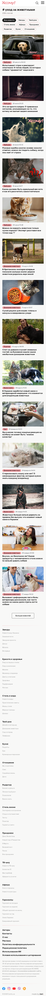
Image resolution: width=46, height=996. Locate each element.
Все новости (9, 20)
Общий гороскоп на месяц (12, 910)
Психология (6, 795)
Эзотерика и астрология (11, 810)
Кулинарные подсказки (11, 754)
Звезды (21, 20)
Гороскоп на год (8, 914)
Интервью (6, 651)
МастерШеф (7, 873)
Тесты (4, 818)
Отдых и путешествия (10, 814)
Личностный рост (9, 792)
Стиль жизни (9, 25)
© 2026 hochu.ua (8, 994)
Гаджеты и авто (8, 825)
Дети (4, 777)
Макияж (5, 670)
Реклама (6, 941)
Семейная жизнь (8, 773)
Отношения (29, 29)
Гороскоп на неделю (10, 907)
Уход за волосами (8, 666)
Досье (4, 644)
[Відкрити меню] (42, 2)
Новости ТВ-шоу (8, 866)
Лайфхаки (6, 736)
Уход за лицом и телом (10, 662)
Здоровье (6, 680)
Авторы (6, 930)
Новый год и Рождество (11, 840)
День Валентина (8, 836)
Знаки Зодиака (7, 918)
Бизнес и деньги (8, 788)
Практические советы (10, 703)
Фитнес (5, 688)
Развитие (8, 29)
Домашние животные (12, 266)
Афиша (22, 25)
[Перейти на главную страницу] (9, 3)
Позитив (7, 347)
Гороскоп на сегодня (10, 903)
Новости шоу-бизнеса (10, 633)
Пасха (4, 851)
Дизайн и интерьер (9, 725)
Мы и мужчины (8, 766)
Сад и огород (7, 732)
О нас (5, 937)
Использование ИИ (11, 952)
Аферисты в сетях (9, 877)
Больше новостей (23, 616)
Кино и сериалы (8, 888)
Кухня (18, 29)
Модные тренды (8, 710)
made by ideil (38, 994)
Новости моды (7, 699)
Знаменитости (7, 637)
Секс (4, 769)
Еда (5, 429)
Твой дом (33, 20)
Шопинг (5, 713)
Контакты (7, 934)
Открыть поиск (37, 3)
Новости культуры (9, 892)
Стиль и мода (9, 696)
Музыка (5, 647)
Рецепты (5, 747)
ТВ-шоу (6, 863)
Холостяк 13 (6, 869)
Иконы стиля (7, 706)
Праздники (34, 25)
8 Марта (5, 843)
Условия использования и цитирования (21, 955)
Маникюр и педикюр (10, 673)
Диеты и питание (8, 677)
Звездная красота (9, 640)
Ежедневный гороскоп (10, 921)
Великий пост (7, 847)
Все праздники (8, 854)
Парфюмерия (7, 684)
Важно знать (8, 388)
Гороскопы (7, 900)
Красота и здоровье (12, 659)
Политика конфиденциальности (18, 945)
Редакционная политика (14, 948)
